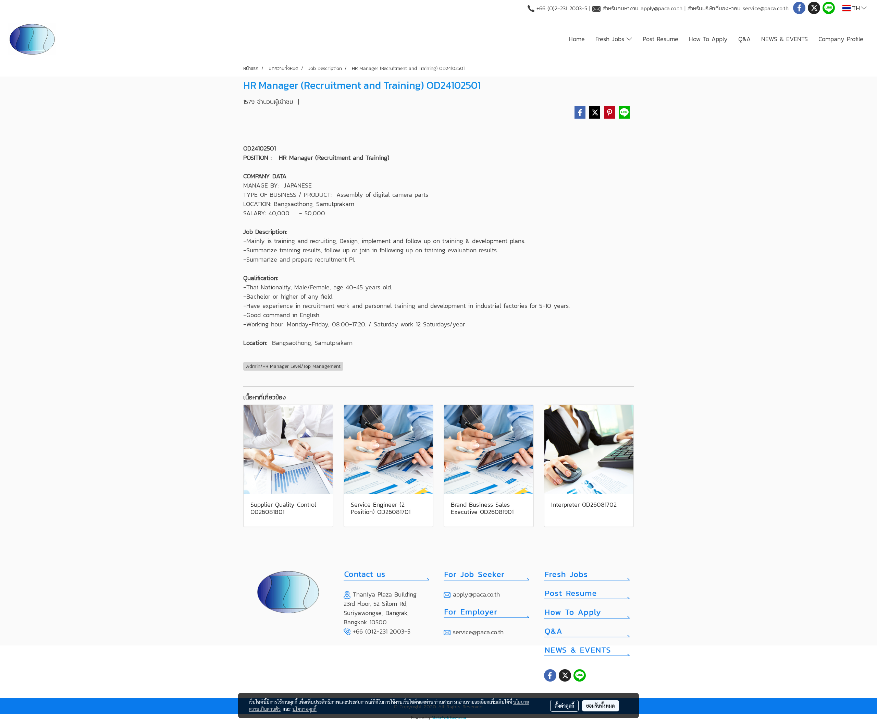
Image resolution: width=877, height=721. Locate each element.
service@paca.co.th (766, 8)
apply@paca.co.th (661, 8)
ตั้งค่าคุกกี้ (564, 705)
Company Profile (840, 39)
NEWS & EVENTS (784, 39)
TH (856, 8)
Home (577, 39)
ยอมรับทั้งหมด (600, 705)
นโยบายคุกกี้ (305, 709)
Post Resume (660, 39)
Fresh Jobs (611, 39)
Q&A (744, 39)
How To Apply (708, 39)
